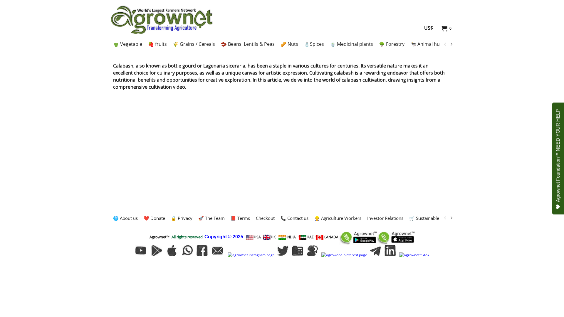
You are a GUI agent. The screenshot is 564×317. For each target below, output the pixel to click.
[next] (451, 44)
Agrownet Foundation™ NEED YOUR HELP (557, 155)
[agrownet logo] (161, 20)
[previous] (445, 44)
